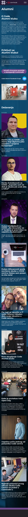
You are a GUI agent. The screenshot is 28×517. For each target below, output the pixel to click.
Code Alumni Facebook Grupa (11, 78)
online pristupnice (6, 64)
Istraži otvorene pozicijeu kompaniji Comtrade (14, 71)
